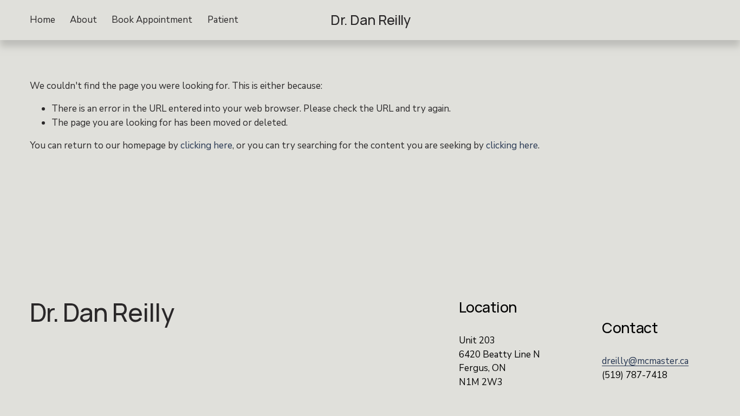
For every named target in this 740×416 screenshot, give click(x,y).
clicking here (206, 145)
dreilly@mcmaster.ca (645, 361)
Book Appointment (152, 20)
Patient (222, 20)
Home (42, 20)
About (83, 20)
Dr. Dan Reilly (370, 19)
